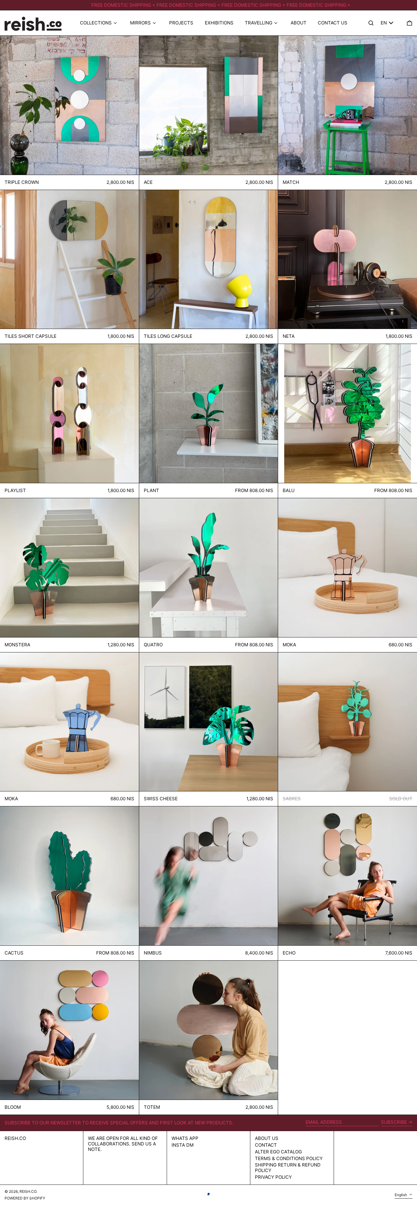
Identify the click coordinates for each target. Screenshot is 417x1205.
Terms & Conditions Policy (289, 1158)
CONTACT (266, 1145)
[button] (409, 23)
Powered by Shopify (25, 1198)
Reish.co (15, 1138)
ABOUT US (266, 1138)
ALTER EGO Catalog (278, 1152)
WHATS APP (185, 1138)
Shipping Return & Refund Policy (288, 1167)
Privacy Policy (273, 1177)
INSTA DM (183, 1145)
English (401, 1194)
